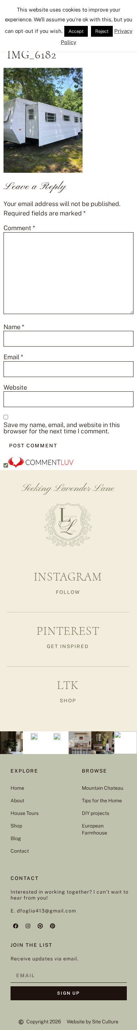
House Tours (25, 813)
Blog (16, 838)
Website (15, 387)
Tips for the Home (102, 800)
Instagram (68, 577)
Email (13, 357)
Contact (20, 851)
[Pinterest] (52, 926)
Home (17, 788)
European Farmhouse (94, 829)
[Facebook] (16, 926)
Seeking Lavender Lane (68, 488)
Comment (19, 228)
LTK (68, 685)
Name (14, 327)
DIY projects (95, 813)
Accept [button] (76, 31)
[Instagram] (28, 926)
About (17, 800)
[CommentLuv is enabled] (40, 465)
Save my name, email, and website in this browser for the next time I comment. (62, 428)
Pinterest (68, 631)
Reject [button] (102, 31)
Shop (16, 826)
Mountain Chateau (102, 788)
